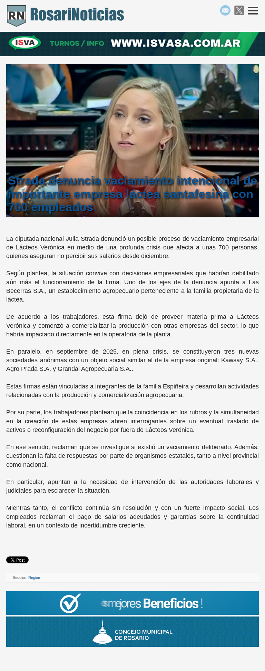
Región (34, 577)
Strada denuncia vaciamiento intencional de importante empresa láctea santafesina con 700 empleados (132, 194)
